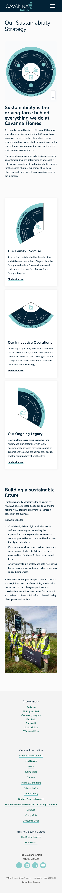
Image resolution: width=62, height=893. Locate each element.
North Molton (31, 727)
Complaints (31, 815)
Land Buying (31, 760)
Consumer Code (31, 820)
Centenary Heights (31, 715)
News (31, 766)
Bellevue (31, 707)
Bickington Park (31, 711)
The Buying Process (31, 836)
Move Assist (31, 842)
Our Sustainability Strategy (27, 26)
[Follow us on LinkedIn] (35, 865)
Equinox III (31, 723)
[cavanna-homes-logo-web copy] (20, 6)
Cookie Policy (31, 793)
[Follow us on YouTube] (43, 865)
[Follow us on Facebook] (19, 865)
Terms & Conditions (31, 782)
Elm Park (31, 719)
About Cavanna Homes (31, 755)
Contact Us (31, 771)
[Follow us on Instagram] (27, 865)
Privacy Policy (31, 788)
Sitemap (31, 809)
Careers (31, 777)
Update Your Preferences (31, 798)
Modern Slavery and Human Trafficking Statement (31, 804)
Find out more (15, 279)
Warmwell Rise (31, 731)
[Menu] (53, 6)
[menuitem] (53, 6)
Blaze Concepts (34, 882)
